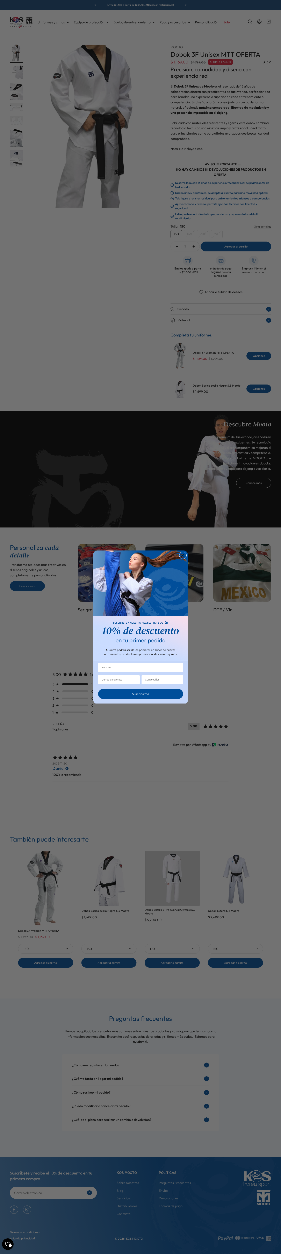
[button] (140, 694)
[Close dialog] (183, 555)
